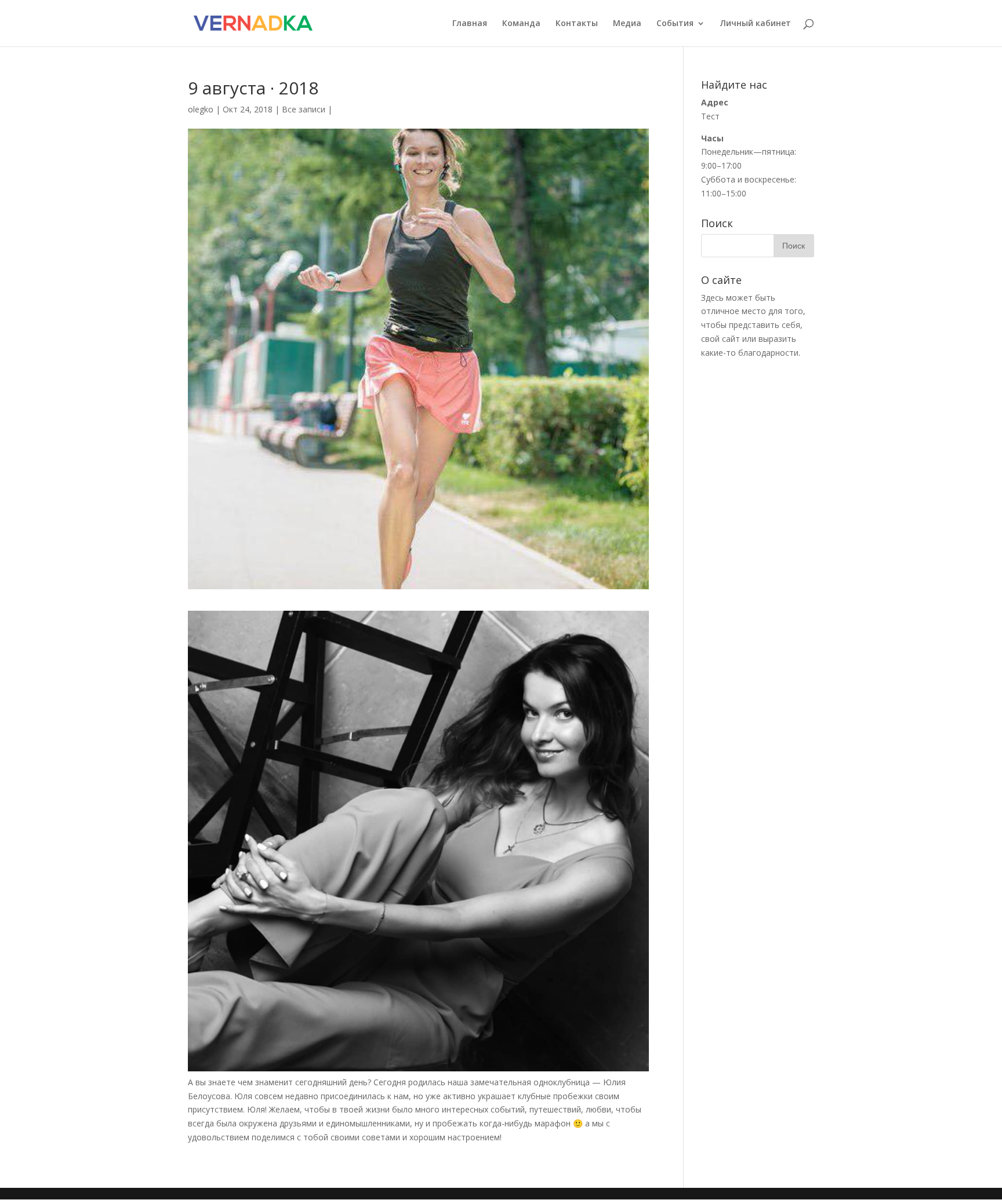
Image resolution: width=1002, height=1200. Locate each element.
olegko (200, 109)
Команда (521, 23)
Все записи (303, 109)
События (675, 23)
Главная (469, 23)
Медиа (627, 23)
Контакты (577, 23)
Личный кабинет (755, 23)
